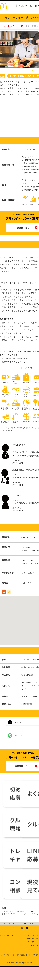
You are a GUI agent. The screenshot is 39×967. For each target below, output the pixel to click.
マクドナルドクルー (11, 26)
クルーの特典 (30, 942)
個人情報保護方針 (21, 955)
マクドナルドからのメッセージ (20, 5)
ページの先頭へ (18, 928)
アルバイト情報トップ (6, 935)
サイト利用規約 (33, 955)
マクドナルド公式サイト (7, 955)
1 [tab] (32, 70)
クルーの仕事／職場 (32, 938)
